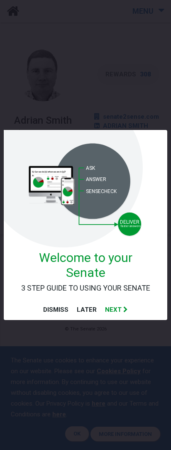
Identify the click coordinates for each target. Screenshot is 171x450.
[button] (116, 309)
